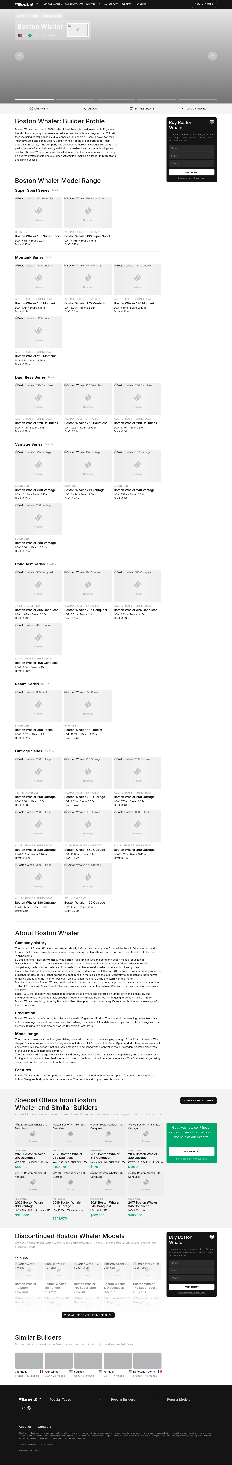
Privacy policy (47, 1445)
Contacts (44, 1427)
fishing (66, 1039)
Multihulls (93, 4)
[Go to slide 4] (156, 99)
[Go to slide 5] (197, 99)
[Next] (212, 56)
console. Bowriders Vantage (127, 1047)
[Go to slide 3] (116, 99)
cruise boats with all (88, 1058)
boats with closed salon (62, 1062)
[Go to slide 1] (34, 99)
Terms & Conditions (27, 1445)
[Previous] (19, 56)
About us (25, 1427)
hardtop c (34, 1062)
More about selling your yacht (191, 1158)
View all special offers (198, 1100)
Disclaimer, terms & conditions (191, 178)
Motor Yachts (53, 4)
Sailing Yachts (74, 4)
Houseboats (111, 4)
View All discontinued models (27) (88, 1315)
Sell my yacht (191, 1151)
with (80, 1039)
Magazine (140, 4)
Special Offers (204, 4)
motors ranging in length (110, 1039)
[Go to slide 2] (75, 99)
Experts (126, 4)
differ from (151, 1047)
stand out (86, 1054)
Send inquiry (192, 172)
